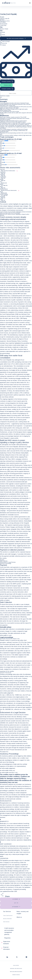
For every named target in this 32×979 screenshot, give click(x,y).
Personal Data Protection (16, 968)
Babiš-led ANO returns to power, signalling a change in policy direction (14, 215)
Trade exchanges (6, 41)
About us (19, 917)
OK (1, 97)
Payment (2, 559)
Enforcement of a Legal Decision (8, 562)
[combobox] (16, 93)
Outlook (4, 45)
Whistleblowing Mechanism (16, 971)
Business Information (7, 918)
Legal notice (16, 965)
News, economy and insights (22, 912)
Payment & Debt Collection (6, 79)
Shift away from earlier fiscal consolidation (10, 213)
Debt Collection (3, 561)
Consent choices (16, 974)
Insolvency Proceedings (5, 563)
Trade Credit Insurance (8, 915)
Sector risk (4, 43)
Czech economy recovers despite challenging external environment (15, 211)
